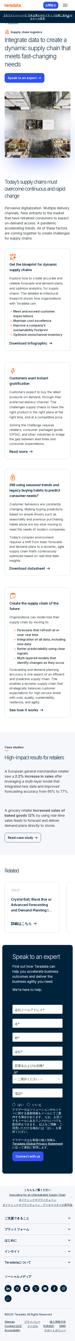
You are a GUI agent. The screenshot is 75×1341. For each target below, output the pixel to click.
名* (17, 1024)
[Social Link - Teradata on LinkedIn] (8, 1288)
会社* (19, 1052)
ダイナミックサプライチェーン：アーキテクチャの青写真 (37, 1205)
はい (21, 1105)
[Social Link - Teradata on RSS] (8, 1298)
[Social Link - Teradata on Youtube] (45, 1288)
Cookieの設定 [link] (13, 1326)
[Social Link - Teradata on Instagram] (63, 1288)
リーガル (32, 1326)
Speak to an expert (22, 78)
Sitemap (10, 1321)
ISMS (62, 1326)
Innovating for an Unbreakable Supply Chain (37, 1194)
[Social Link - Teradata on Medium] (26, 1288)
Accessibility (12, 1330)
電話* (19, 1094)
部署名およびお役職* (29, 1066)
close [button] (68, 17)
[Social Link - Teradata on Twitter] (35, 1288)
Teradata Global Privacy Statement (37, 1143)
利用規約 (48, 1326)
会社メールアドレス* (29, 1010)
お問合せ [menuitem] (50, 5)
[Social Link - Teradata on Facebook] (54, 1288)
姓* (17, 1038)
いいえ (37, 1105)
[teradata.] (13, 5)
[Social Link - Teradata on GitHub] (17, 1288)
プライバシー (32, 1321)
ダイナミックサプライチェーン (37, 1199)
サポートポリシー (55, 1330)
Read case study (20, 838)
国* (16, 1072)
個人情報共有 (58, 1321)
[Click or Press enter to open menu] (65, 5)
